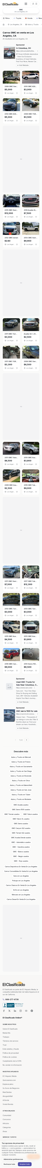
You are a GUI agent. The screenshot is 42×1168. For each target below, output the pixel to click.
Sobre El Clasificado (10, 1029)
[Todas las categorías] (25, 3)
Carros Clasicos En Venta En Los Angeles (21, 885)
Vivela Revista (8, 1104)
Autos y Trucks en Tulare (21, 795)
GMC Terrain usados (11, 814)
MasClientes (7, 1092)
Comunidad (7, 1115)
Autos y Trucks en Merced (21, 757)
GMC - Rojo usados (21, 861)
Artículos (6, 1123)
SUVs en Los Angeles (21, 890)
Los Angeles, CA (16, 24)
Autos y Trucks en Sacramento (21, 766)
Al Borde (6, 1100)
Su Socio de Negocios (11, 1088)
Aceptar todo (25, 1164)
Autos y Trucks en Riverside (21, 776)
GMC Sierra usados (21, 823)
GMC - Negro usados (21, 856)
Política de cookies (10, 1057)
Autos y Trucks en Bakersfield (21, 785)
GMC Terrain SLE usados (21, 833)
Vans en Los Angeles (21, 876)
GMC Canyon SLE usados (21, 828)
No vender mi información (12, 1065)
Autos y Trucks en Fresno (21, 762)
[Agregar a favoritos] (17, 93)
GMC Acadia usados (21, 805)
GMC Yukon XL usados (21, 819)
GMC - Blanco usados (21, 852)
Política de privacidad (11, 1053)
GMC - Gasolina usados (21, 847)
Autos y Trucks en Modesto (21, 799)
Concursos (7, 1119)
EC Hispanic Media (9, 1076)
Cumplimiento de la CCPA (12, 1061)
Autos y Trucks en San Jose (21, 790)
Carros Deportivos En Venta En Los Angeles (21, 867)
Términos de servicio (10, 1041)
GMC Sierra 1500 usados (21, 809)
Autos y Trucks (33, 24)
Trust (4, 1045)
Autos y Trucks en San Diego (21, 771)
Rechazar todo (9, 1164)
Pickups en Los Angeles (21, 881)
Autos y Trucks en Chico (21, 780)
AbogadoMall (8, 1096)
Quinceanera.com (9, 1080)
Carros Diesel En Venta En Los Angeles (21, 899)
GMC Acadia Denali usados (21, 838)
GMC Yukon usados (30, 814)
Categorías (7, 1127)
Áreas (5, 1131)
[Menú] (34, 3)
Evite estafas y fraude (11, 1049)
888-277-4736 (12, 999)
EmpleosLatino (8, 1084)
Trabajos (6, 1037)
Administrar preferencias (13, 1159)
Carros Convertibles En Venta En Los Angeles (21, 871)
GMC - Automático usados (21, 842)
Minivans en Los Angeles (21, 895)
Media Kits (6, 1033)
